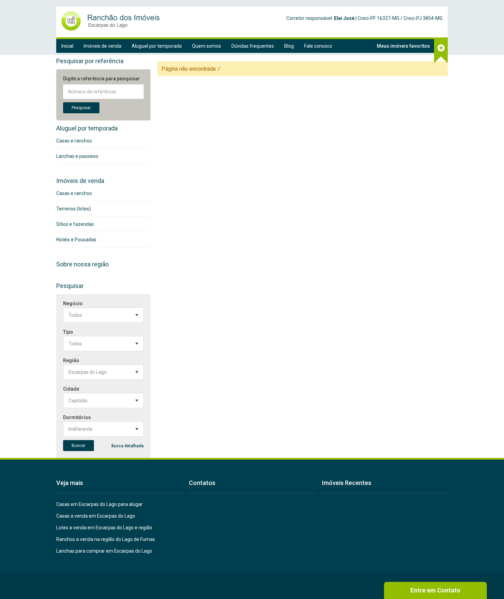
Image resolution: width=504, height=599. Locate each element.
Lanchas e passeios (77, 156)
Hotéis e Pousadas (76, 239)
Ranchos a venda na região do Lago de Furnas (105, 539)
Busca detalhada (127, 446)
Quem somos (206, 46)
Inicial (67, 46)
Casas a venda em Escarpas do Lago (95, 516)
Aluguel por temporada (157, 46)
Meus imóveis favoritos (403, 46)
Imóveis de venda (102, 46)
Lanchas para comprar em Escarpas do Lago (104, 551)
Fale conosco (318, 46)
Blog (289, 46)
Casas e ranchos (74, 140)
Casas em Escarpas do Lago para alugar (99, 504)
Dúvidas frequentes (252, 46)
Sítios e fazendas (75, 224)
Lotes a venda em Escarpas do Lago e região (104, 527)
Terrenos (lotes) (73, 208)
